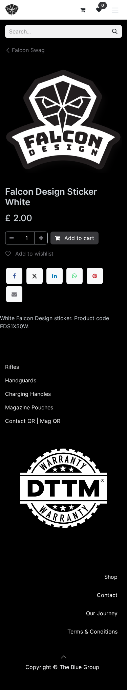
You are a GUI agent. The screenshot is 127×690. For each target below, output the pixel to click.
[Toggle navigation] (115, 10)
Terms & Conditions (92, 631)
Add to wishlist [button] (34, 253)
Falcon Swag (28, 50)
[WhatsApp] (74, 276)
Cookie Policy (63, 675)
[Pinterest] (95, 276)
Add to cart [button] (78, 238)
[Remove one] (11, 238)
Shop (111, 576)
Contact (107, 595)
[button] (64, 657)
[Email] (14, 294)
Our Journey (102, 613)
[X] (34, 276)
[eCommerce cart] (82, 10)
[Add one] (41, 238)
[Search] (115, 31)
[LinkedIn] (54, 276)
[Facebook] (14, 276)
